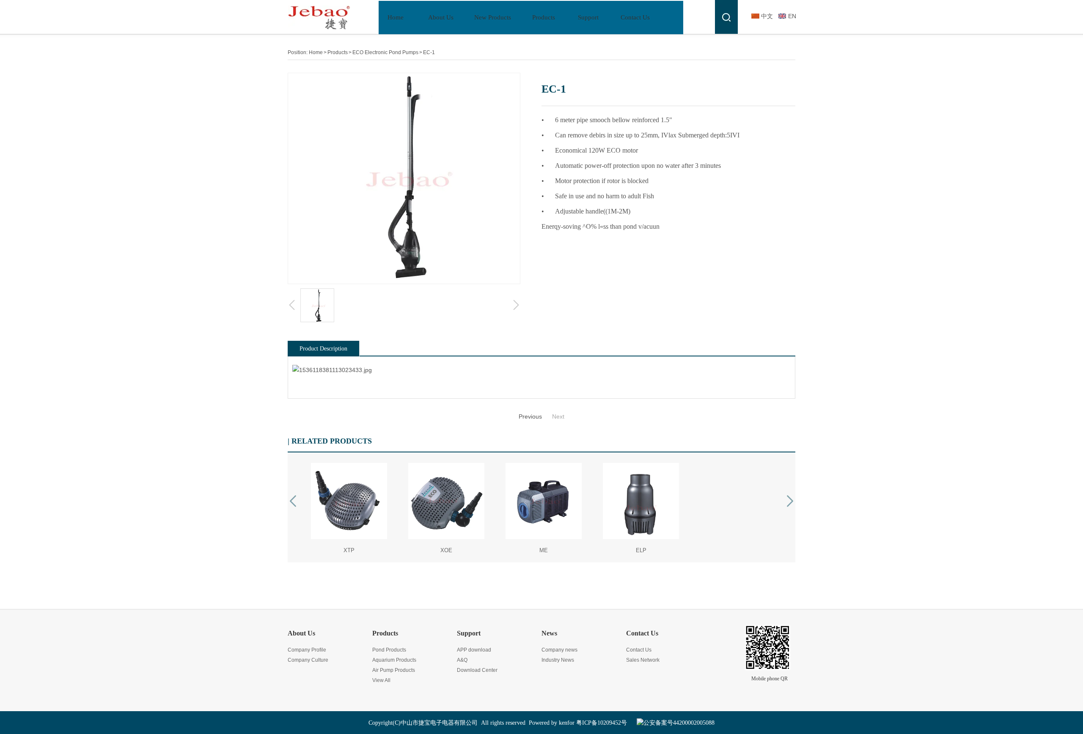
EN (792, 16)
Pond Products (389, 650)
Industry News (558, 660)
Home (316, 52)
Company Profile (307, 650)
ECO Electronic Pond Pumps (385, 52)
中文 (767, 16)
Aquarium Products (394, 660)
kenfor (566, 723)
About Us (301, 633)
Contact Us (642, 633)
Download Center (477, 670)
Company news (559, 650)
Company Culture (308, 660)
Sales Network (643, 660)
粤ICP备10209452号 (601, 723)
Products (337, 52)
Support (469, 633)
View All (381, 680)
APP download (474, 650)
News (549, 633)
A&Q (462, 660)
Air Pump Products (393, 670)
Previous (530, 416)
